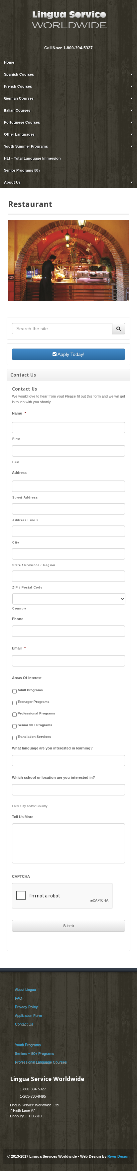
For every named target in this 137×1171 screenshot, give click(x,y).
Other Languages (19, 134)
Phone (17, 619)
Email (64, 39)
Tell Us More (22, 817)
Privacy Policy (26, 1007)
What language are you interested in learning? (52, 748)
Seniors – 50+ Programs (34, 1053)
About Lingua (25, 989)
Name (19, 413)
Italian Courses (17, 110)
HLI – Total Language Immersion (32, 158)
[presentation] (62, 896)
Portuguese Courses (22, 122)
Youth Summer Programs (26, 146)
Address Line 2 (25, 520)
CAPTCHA (21, 876)
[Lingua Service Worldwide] (68, 19)
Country (19, 608)
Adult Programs (30, 690)
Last (16, 462)
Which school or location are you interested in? (53, 777)
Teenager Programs (34, 701)
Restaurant (30, 204)
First (16, 439)
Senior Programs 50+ (22, 170)
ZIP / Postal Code (27, 587)
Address (19, 473)
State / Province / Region (34, 565)
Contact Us (24, 1024)
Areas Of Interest (27, 678)
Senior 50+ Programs (35, 725)
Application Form (28, 1015)
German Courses (19, 98)
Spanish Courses (19, 74)
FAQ (18, 998)
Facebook (72, 39)
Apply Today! (70, 354)
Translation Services (34, 736)
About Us (12, 182)
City (15, 542)
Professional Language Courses (41, 1062)
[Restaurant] (68, 260)
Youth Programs (28, 1045)
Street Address (25, 497)
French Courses (18, 86)
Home (9, 62)
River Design (118, 1156)
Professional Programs (36, 713)
